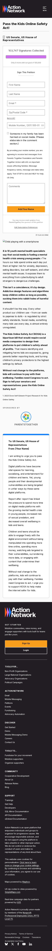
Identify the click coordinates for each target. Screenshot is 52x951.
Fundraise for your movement (18, 755)
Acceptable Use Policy (14, 941)
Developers (10, 808)
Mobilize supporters (14, 759)
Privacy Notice (11, 934)
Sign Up (26, 643)
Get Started (10, 727)
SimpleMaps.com (12, 892)
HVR (19, 902)
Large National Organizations (18, 675)
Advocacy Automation (15, 714)
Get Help (9, 804)
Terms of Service (26, 934)
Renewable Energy (12, 937)
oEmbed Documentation (16, 819)
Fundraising (10, 710)
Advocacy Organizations (16, 679)
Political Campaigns (13, 682)
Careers (8, 738)
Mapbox (26, 882)
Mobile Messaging (13, 699)
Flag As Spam (43, 235)
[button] (45, 10)
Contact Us (10, 742)
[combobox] (42, 125)
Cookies (25, 937)
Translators (36, 937)
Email (7, 695)
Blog (7, 787)
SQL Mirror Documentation (17, 811)
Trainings (9, 800)
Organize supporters (14, 763)
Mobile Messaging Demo (16, 735)
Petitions (9, 703)
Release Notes (11, 783)
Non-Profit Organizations (16, 671)
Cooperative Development (17, 776)
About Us (9, 780)
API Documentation (13, 815)
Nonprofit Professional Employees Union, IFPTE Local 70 (22, 915)
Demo (7, 731)
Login (26, 650)
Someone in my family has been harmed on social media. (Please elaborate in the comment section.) (27, 138)
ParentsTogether (26, 424)
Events (8, 707)
